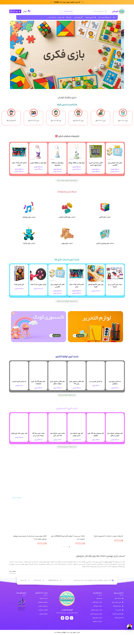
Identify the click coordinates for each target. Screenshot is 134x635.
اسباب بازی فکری (105, 217)
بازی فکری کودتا (38, 284)
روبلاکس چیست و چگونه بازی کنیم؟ (35, 536)
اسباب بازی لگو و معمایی (67, 217)
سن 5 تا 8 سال (56, 120)
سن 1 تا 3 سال (100, 120)
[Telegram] (67, 618)
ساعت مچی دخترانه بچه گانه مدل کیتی (76, 434)
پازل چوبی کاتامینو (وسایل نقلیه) (115, 285)
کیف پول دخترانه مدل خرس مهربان (95, 434)
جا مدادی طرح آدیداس (38, 381)
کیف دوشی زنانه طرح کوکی (38, 433)
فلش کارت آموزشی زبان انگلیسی (19, 164)
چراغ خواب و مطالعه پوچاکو (96, 163)
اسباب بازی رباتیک (29, 243)
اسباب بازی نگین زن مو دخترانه (19, 285)
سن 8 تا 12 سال (33, 120)
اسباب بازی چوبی (67, 243)
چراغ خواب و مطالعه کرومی (57, 163)
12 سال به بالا (11, 120)
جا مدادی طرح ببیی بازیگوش (19, 382)
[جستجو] (105, 11)
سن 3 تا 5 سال (78, 120)
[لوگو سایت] (118, 11)
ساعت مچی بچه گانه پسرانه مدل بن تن (57, 434)
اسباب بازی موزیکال (29, 217)
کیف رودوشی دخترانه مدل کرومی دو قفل (19, 434)
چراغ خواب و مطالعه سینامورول (77, 164)
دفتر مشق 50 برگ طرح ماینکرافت (57, 382)
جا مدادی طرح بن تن (114, 381)
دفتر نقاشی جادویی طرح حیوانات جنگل (76, 382)
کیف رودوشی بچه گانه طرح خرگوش (115, 434)
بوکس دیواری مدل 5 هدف (57, 284)
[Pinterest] (62, 618)
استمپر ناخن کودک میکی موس (38, 164)
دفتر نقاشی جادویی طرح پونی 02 (95, 382)
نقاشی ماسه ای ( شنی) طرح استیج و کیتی (115, 164)
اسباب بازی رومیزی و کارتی (105, 243)
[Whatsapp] (71, 618)
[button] (122, 55)
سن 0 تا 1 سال (123, 120)
